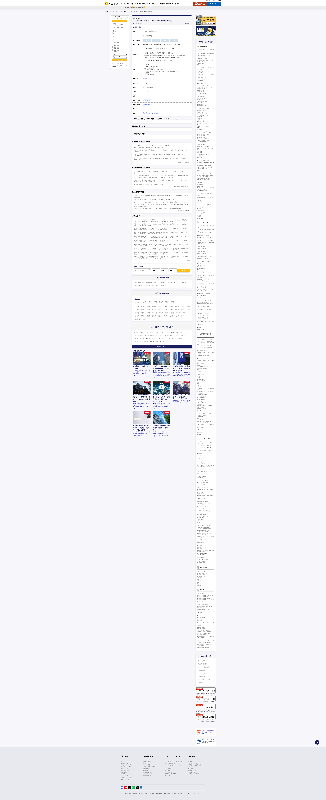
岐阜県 (171, 310)
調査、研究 (199, 320)
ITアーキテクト (200, 269)
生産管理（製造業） (201, 627)
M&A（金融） (200, 69)
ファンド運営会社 (182, 282)
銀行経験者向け (147, 775)
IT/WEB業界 (146, 768)
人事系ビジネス (202, 402)
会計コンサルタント (201, 287)
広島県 (178, 313)
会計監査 (199, 371)
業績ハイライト (192, 766)
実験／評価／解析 (203, 604)
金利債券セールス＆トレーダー (204, 165)
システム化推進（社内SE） (203, 505)
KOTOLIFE (168, 770)
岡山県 (172, 313)
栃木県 (182, 306)
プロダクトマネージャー (202, 396)
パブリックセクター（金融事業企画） (205, 53)
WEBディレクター (201, 519)
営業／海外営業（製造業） (203, 647)
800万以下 (116, 41)
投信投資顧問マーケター (202, 105)
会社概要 (190, 761)
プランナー (199, 577)
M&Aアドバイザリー (201, 295)
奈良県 (148, 313)
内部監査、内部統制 (201, 415)
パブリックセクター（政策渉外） (204, 346)
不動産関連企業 (138, 285)
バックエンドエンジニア (202, 531)
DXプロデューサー (201, 455)
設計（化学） (200, 620)
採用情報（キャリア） (194, 770)
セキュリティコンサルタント (203, 306)
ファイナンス (181, 338)
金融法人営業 (200, 184)
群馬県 (188, 306)
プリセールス (200, 492)
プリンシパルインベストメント (204, 85)
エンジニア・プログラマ (204, 525)
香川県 (143, 316)
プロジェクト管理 (203, 480)
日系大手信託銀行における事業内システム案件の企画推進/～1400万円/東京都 (153, 177)
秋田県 (160, 306)
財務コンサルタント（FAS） (203, 286)
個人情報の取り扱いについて (140, 793)
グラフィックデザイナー (202, 573)
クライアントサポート (202, 394)
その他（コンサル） (203, 327)
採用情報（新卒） (192, 772)
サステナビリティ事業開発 (203, 355)
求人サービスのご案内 (126, 765)
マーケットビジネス (203, 160)
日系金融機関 (147, 104)
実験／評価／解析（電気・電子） (204, 606)
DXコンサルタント (201, 271)
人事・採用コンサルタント (203, 279)
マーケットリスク (201, 137)
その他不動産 (200, 129)
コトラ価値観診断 (170, 763)
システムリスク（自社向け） (203, 423)
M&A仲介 (199, 297)
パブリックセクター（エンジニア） (205, 449)
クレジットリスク (201, 135)
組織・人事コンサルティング (206, 276)
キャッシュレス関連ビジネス (206, 205)
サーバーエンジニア (201, 548)
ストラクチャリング (139, 335)
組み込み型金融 (200, 210)
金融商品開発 (200, 170)
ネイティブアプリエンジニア (203, 541)
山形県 (165, 306)
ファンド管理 (200, 104)
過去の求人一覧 (125, 779)
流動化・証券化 (200, 80)
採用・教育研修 (200, 407)
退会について (197, 793)
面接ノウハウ (124, 768)
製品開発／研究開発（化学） (203, 598)
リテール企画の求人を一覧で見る (181, 162)
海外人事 (199, 410)
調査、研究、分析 (203, 318)
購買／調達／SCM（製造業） (203, 630)
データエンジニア (201, 544)
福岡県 (172, 302)
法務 (198, 418)
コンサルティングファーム (151, 285)
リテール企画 (123, 11)
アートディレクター (201, 574)
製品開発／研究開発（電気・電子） (205, 595)
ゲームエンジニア (201, 551)
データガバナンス (201, 561)
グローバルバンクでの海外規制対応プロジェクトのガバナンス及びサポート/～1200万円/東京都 (157, 208)
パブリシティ (191, 768)
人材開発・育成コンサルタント (204, 281)
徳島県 (137, 316)
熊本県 (171, 316)
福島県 (171, 306)
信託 (198, 195)
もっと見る (186, 260)
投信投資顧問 (201, 96)
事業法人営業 (200, 186)
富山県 (154, 310)
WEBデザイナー (200, 517)
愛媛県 (148, 316)
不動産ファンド (200, 91)
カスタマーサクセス (201, 498)
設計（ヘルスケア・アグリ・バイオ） (205, 622)
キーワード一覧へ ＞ (162, 346)
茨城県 (177, 306)
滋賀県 (143, 313)
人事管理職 (199, 404)
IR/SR (198, 377)
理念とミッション (192, 763)
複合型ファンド (200, 90)
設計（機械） (200, 619)
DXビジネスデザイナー (202, 457)
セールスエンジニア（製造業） (204, 642)
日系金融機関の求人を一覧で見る (181, 186)
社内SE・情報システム (204, 501)
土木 (198, 127)
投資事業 (200, 83)
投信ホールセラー (201, 99)
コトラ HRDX (169, 768)
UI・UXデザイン (201, 522)
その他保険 (199, 157)
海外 (149, 319)
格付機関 (199, 216)
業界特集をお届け (147, 761)
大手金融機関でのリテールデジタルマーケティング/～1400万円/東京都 (151, 145)
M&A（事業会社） (201, 397)
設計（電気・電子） (201, 617)
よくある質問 (124, 775)
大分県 (177, 316)
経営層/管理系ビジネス (149, 766)
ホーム (122, 761)
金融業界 (145, 763)
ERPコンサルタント (201, 265)
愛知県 (161, 302)
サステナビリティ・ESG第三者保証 (205, 240)
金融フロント (201, 182)
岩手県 (148, 306)
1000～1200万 (117, 44)
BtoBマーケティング (201, 380)
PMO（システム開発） (202, 484)
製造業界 (145, 770)
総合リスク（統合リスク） (203, 134)
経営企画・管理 (202, 471)
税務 (198, 369)
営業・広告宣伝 (202, 571)
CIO (198, 474)
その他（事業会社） (201, 399)
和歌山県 (154, 313)
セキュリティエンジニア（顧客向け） (205, 550)
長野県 (148, 310)
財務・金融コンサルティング (206, 284)
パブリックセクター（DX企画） (204, 446)
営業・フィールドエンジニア (206, 640)
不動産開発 (199, 118)
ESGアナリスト (200, 63)
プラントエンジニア (201, 634)
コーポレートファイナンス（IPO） (205, 77)
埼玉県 (149, 302)
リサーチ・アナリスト (202, 168)
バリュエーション (182, 332)
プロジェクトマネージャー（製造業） (205, 636)
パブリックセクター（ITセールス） (205, 450)
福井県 (165, 310)
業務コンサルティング (204, 251)
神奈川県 (143, 302)
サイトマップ (187, 793)
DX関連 (200, 453)
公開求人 (115, 24)
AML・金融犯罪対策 (201, 141)
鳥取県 (161, 313)
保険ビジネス (201, 144)
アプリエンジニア (201, 554)
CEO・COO (199, 429)
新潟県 (143, 310)
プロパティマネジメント (202, 115)
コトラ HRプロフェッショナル (173, 761)
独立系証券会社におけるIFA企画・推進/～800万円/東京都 (148, 147)
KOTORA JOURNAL (170, 774)
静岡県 (177, 310)
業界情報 (123, 774)
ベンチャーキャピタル (202, 93)
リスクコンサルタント (202, 302)
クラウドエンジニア (201, 539)
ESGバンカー (200, 64)
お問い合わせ (127, 793)
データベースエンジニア (202, 542)
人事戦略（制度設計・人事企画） (204, 405)
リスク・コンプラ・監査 (204, 413)
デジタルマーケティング (202, 516)
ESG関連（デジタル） (204, 463)
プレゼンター (200, 102)
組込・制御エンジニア (202, 553)
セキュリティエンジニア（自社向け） (205, 424)
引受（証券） (200, 200)
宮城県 (154, 306)
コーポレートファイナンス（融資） (205, 175)
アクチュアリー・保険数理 (203, 146)
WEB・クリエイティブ (204, 511)
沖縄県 (144, 319)
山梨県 (137, 310)
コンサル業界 (146, 765)
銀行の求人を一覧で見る (183, 210)
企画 (198, 383)
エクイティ (173, 338)
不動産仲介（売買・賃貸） (203, 126)
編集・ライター (200, 581)
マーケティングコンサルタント (204, 313)
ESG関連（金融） (203, 58)
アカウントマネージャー (202, 493)
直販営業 (199, 156)
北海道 (137, 306)
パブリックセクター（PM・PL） (204, 447)
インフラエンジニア (201, 545)
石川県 (160, 310)
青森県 (143, 306)
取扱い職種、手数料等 (170, 793)
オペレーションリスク (202, 138)
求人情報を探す (114, 11)
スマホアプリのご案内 (126, 777)
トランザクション (138, 341)
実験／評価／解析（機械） (203, 608)
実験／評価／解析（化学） (203, 609)
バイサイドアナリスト (202, 101)
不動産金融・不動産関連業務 (206, 108)
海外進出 (200, 432)
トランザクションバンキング (203, 178)
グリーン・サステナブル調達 (203, 633)
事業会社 (163, 285)
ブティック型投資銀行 (160, 282)
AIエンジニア (200, 460)
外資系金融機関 (147, 282)
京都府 (137, 313)
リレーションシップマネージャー (204, 176)
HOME (106, 11)
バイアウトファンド (165, 332)
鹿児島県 (137, 319)
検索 (183, 270)
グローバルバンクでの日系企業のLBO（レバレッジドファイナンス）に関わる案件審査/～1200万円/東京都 (160, 202)
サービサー (199, 215)
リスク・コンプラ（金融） (205, 132)
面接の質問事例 (125, 770)
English (219, 0)
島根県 (167, 313)
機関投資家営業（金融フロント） (204, 190)
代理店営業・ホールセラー (203, 154)
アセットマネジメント (202, 113)
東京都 (145, 79)
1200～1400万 (117, 45)
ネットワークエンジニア (202, 547)
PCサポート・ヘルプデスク (203, 506)
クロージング (160, 341)
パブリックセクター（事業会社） (204, 341)
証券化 (174, 332)
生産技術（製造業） (201, 628)
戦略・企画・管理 (203, 374)
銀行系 (149, 113)
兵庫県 (188, 310)
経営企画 (199, 376)
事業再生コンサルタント (202, 258)
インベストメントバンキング (206, 67)
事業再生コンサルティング (205, 256)
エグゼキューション (151, 335)
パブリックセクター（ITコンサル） (205, 232)
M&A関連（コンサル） (204, 293)
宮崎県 (182, 316)
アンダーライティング (180, 335)
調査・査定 (199, 153)
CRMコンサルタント (201, 266)
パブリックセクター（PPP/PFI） (204, 55)
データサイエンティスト (202, 559)
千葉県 (155, 302)
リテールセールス (201, 189)
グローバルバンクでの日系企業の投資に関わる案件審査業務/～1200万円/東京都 (154, 199)
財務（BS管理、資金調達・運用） (205, 366)
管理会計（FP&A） (201, 365)
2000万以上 (116, 51)
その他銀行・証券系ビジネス (206, 193)
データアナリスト (201, 562)
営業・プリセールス (203, 487)
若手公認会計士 (147, 772)
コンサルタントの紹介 (126, 766)
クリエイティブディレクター (203, 576)
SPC (167, 338)
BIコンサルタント (201, 268)
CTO (198, 473)
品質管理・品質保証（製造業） (204, 631)
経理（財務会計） (201, 363)
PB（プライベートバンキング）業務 (205, 187)
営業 (198, 579)
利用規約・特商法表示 (156, 793)
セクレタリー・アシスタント (203, 387)
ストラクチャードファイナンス (204, 79)
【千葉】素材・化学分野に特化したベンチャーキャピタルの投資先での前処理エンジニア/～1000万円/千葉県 (161, 175)
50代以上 (115, 29)
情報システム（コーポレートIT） (204, 503)
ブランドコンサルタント (202, 315)
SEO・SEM (199, 520)
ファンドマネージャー (202, 98)
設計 (199, 615)
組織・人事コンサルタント (203, 278)
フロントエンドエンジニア (203, 530)
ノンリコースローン (150, 341)
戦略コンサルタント (201, 248)
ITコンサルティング (203, 261)
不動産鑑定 (199, 117)
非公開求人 (121, 24)
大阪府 (167, 302)
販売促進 (199, 585)
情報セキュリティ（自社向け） (204, 421)
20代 (115, 27)
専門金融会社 (171, 282)
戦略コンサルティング (204, 246)
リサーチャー (200, 324)
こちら (118, 66)
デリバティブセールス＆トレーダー (205, 167)
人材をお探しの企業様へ (210, 0)
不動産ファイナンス (201, 110)
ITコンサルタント (201, 263)
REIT (143, 338)
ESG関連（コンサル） (204, 235)
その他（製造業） (201, 637)
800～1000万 (116, 42)
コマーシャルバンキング (204, 173)
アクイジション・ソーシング (203, 112)
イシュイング (200, 208)
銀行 (145, 113)
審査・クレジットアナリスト (203, 179)
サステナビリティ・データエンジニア (205, 465)
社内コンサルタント (201, 476)
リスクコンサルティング (204, 300)
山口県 (184, 313)
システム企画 (200, 477)
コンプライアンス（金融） (203, 140)
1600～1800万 (117, 48)
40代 (122, 27)
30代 (118, 27)
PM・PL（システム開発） (203, 482)
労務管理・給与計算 (201, 408)
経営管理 (200, 427)
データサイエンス (203, 557)
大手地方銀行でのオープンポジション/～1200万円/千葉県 (148, 184)
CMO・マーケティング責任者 (204, 382)
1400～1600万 (117, 47)
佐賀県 (160, 316)
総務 (198, 385)
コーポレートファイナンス (141, 332)
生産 (199, 625)
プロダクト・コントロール (203, 368)
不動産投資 (169, 335)
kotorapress (168, 772)
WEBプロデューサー (201, 514)
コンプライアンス (201, 419)
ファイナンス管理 (203, 358)
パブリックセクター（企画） (206, 339)
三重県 (182, 310)
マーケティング (200, 379)
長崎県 (165, 316)
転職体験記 (123, 772)
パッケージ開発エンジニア (203, 527)
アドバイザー (137, 338)
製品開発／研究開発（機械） (203, 596)
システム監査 (200, 416)
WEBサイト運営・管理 (202, 508)
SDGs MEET (168, 775)
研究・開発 (201, 593)
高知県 (154, 316)
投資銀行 (161, 338)
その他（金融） (202, 213)
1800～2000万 (117, 50)
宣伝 (198, 582)
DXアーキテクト (201, 458)
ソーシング (161, 335)
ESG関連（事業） (203, 350)
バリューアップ (154, 332)
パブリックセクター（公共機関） (204, 347)
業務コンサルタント (201, 253)
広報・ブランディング (202, 584)
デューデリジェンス (152, 338)
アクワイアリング (201, 207)
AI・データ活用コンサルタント (204, 273)
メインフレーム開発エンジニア (204, 528)
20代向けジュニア (148, 774)
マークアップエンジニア (202, 513)
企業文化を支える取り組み (195, 765)
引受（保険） (200, 151)
